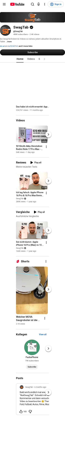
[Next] (48, 134)
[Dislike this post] (30, 411)
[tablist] (32, 59)
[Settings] (44, 4)
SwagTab (19, 199)
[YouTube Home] (17, 4)
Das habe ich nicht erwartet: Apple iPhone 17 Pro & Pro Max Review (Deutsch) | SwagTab (32, 106)
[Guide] (4, 4)
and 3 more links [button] (25, 46)
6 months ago (40, 387)
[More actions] (46, 147)
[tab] (20, 59)
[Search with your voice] (39, 4)
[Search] (32, 4)
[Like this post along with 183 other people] (21, 411)
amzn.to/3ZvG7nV (10, 46)
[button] (44, 59)
